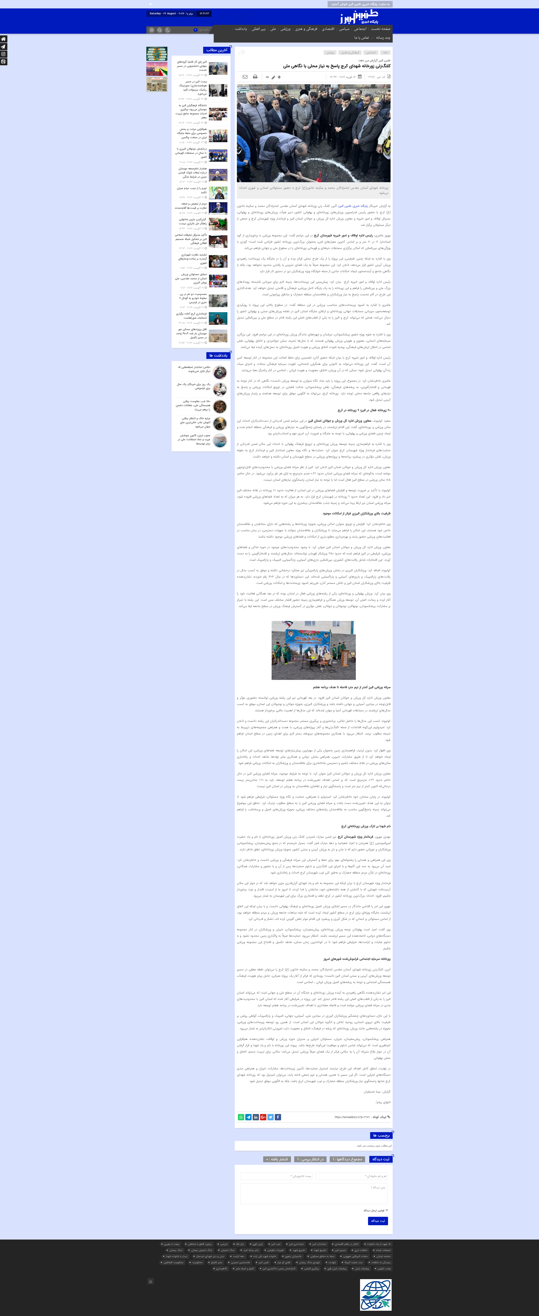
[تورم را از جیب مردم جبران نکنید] (201, 193)
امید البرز (275, 1244)
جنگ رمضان (175, 1250)
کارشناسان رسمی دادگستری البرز (279, 1269)
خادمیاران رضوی (293, 1256)
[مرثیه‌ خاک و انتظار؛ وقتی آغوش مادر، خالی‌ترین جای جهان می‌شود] (201, 423)
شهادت (332, 1262)
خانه (385, 52)
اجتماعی (360, 29)
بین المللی (258, 29)
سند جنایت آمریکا (354, 1262)
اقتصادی (328, 29)
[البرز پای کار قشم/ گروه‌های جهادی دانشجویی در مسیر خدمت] (201, 68)
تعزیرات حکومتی (275, 1250)
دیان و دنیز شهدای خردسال (210, 1256)
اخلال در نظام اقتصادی (346, 1244)
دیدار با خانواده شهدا (176, 1256)
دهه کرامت (238, 1256)
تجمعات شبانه (383, 1250)
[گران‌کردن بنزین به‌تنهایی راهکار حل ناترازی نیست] (201, 224)
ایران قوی (258, 1244)
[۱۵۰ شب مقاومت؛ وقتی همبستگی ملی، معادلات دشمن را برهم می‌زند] (201, 406)
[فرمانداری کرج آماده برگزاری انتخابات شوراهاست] (201, 318)
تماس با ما (361, 38)
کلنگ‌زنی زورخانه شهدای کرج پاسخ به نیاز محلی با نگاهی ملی (337, 66)
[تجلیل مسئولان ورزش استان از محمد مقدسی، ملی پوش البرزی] (201, 281)
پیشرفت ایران (362, 1269)
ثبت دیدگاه (378, 1221)
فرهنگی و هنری (306, 29)
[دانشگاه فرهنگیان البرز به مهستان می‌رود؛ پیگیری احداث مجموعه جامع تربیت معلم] (201, 114)
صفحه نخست (381, 29)
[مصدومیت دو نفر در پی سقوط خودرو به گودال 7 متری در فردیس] (201, 301)
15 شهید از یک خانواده (379, 1244)
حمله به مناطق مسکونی (322, 1256)
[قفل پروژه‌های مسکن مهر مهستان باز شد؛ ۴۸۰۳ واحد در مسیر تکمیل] (201, 335)
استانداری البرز (296, 1244)
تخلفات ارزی (361, 1250)
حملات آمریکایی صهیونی (355, 1256)
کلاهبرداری (221, 1269)
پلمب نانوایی (384, 1269)
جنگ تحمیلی (228, 1250)
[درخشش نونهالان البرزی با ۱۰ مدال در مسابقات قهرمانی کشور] (201, 155)
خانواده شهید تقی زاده (264, 1256)
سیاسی (344, 29)
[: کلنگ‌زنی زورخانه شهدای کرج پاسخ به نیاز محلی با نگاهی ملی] (245, 77)
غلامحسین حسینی (240, 1262)
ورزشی (285, 29)
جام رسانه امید (251, 1250)
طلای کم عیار (284, 1262)
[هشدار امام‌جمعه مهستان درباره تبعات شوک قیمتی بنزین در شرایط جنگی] (201, 175)
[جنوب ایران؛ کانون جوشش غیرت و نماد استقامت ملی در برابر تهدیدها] (201, 440)
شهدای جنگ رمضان (309, 1262)
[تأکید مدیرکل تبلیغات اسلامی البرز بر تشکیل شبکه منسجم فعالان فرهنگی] (201, 241)
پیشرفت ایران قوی (336, 1269)
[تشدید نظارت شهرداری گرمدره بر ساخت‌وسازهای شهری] (201, 261)
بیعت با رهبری (171, 1244)
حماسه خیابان (383, 1256)
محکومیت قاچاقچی (173, 1262)
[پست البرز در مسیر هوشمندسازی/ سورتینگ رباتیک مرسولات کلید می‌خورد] (201, 90)
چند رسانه (383, 38)
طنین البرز (264, 1262)
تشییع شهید (299, 1250)
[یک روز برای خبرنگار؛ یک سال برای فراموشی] (201, 389)
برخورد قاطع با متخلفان (200, 1244)
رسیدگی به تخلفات (381, 1262)
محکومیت (197, 1262)
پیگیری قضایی (311, 1269)
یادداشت (241, 29)
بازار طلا (240, 1244)
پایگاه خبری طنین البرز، (353, 206)
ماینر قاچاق (216, 1262)
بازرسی (223, 1244)
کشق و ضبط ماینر (245, 1269)
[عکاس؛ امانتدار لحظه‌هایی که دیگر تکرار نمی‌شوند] (201, 372)
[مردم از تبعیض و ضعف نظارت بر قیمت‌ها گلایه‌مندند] (201, 208)
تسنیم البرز (340, 1250)
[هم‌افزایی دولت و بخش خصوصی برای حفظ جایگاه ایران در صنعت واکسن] (201, 136)
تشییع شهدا (320, 1250)
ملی (273, 29)
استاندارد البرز (319, 1244)
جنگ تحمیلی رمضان (201, 1250)
